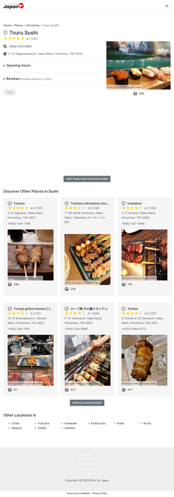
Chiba (15, 423)
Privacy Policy (87, 464)
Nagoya (17, 428)
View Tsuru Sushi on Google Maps (87, 179)
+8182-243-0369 (19, 46)
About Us (87, 454)
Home (7, 25)
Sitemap (87, 473)
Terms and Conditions (87, 468)
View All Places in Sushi (87, 402)
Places (18, 25)
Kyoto (147, 423)
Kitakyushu (98, 423)
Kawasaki (71, 423)
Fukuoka (43, 423)
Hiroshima (33, 25)
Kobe (120, 423)
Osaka (42, 428)
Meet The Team (87, 459)
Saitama (70, 428)
